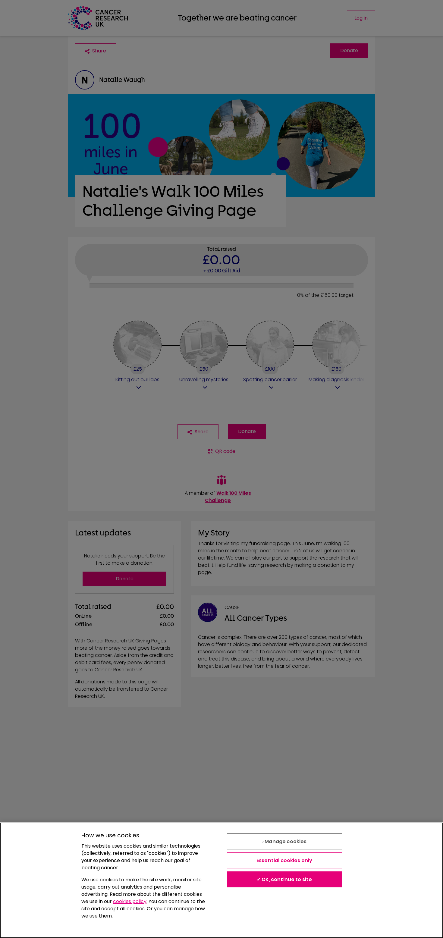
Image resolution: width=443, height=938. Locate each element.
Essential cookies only (284, 860)
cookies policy (129, 901)
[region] (221, 880)
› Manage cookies (284, 841)
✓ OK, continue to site (284, 879)
